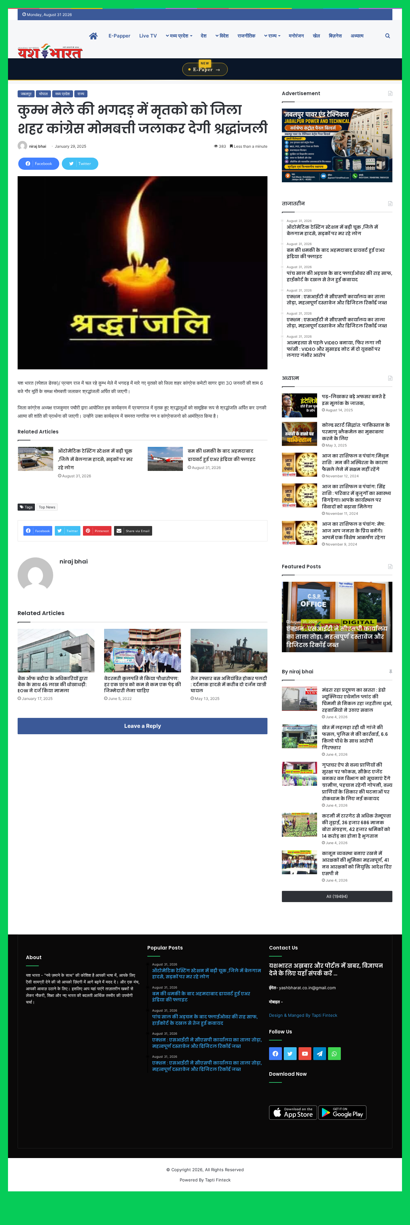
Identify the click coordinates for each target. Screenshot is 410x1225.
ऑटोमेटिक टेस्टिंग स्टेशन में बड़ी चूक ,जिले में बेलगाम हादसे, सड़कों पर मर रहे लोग (95, 459)
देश (204, 36)
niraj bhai (37, 146)
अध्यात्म (357, 36)
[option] (337, 617)
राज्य (271, 36)
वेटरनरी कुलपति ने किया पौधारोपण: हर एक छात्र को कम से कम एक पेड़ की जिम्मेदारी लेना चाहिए (142, 684)
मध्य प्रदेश (178, 36)
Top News (47, 507)
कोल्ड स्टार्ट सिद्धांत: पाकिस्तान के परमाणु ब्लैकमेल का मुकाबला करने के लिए (356, 432)
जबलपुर (26, 93)
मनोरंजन (296, 36)
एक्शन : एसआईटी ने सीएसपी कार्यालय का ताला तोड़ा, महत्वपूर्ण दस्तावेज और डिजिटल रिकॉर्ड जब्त (335, 637)
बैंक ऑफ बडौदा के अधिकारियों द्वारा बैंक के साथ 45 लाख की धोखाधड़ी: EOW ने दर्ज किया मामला (53, 684)
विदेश (223, 36)
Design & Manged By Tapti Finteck (303, 1015)
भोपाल (43, 93)
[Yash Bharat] (50, 51)
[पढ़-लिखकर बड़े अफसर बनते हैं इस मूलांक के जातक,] (299, 405)
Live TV (148, 36)
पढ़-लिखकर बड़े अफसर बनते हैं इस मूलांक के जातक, (354, 400)
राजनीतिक (246, 36)
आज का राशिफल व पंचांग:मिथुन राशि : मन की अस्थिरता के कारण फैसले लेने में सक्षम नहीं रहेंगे (355, 463)
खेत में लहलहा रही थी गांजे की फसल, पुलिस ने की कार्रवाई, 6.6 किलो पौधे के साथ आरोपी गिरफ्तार (355, 737)
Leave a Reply (142, 726)
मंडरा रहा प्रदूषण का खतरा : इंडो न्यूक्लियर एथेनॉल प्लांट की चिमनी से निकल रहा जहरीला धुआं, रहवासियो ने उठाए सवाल (357, 700)
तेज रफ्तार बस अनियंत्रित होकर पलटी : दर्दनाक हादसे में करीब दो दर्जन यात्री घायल (229, 684)
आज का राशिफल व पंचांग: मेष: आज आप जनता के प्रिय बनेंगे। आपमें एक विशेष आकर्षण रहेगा (353, 531)
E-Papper (119, 36)
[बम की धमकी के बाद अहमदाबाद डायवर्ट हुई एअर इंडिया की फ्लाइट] (165, 459)
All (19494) (337, 896)
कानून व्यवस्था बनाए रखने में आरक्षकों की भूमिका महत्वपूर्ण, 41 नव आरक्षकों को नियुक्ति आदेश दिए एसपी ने (357, 863)
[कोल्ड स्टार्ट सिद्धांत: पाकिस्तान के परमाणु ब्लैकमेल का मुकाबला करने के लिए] (299, 434)
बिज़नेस (335, 36)
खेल (316, 36)
